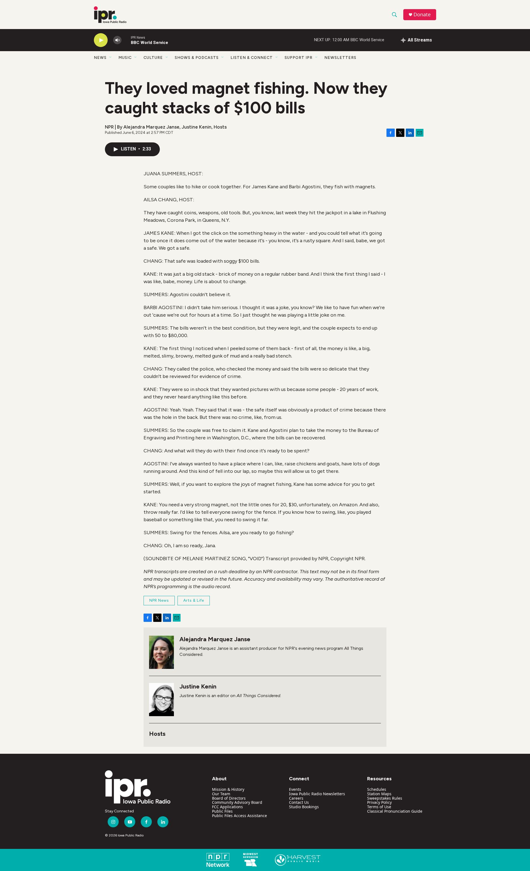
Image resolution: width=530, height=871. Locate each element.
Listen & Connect (251, 57)
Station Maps (379, 793)
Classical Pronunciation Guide (394, 811)
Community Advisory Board (237, 802)
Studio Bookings (304, 806)
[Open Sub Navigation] (110, 57)
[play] (100, 40)
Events (295, 789)
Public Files (222, 811)
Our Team (221, 793)
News (100, 57)
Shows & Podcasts (197, 57)
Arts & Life (193, 600)
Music (125, 57)
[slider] (126, 40)
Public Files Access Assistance (239, 815)
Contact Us (299, 802)
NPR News (159, 600)
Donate (422, 14)
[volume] (117, 40)
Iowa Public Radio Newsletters (317, 793)
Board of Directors (229, 798)
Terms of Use (379, 806)
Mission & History (228, 789)
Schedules (376, 789)
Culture (153, 57)
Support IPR (298, 57)
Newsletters (340, 57)
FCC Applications (227, 806)
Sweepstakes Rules (384, 798)
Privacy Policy (379, 802)
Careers (296, 798)
